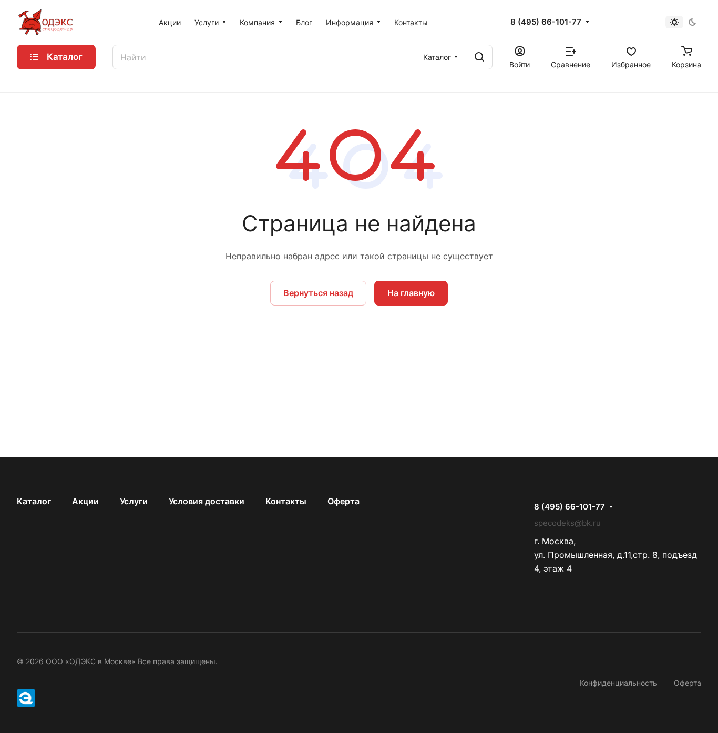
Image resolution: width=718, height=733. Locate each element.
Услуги (134, 501)
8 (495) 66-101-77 (545, 22)
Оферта (343, 501)
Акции (85, 501)
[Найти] (479, 57)
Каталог (34, 501)
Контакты (285, 501)
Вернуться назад (318, 293)
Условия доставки (206, 501)
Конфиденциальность (618, 682)
